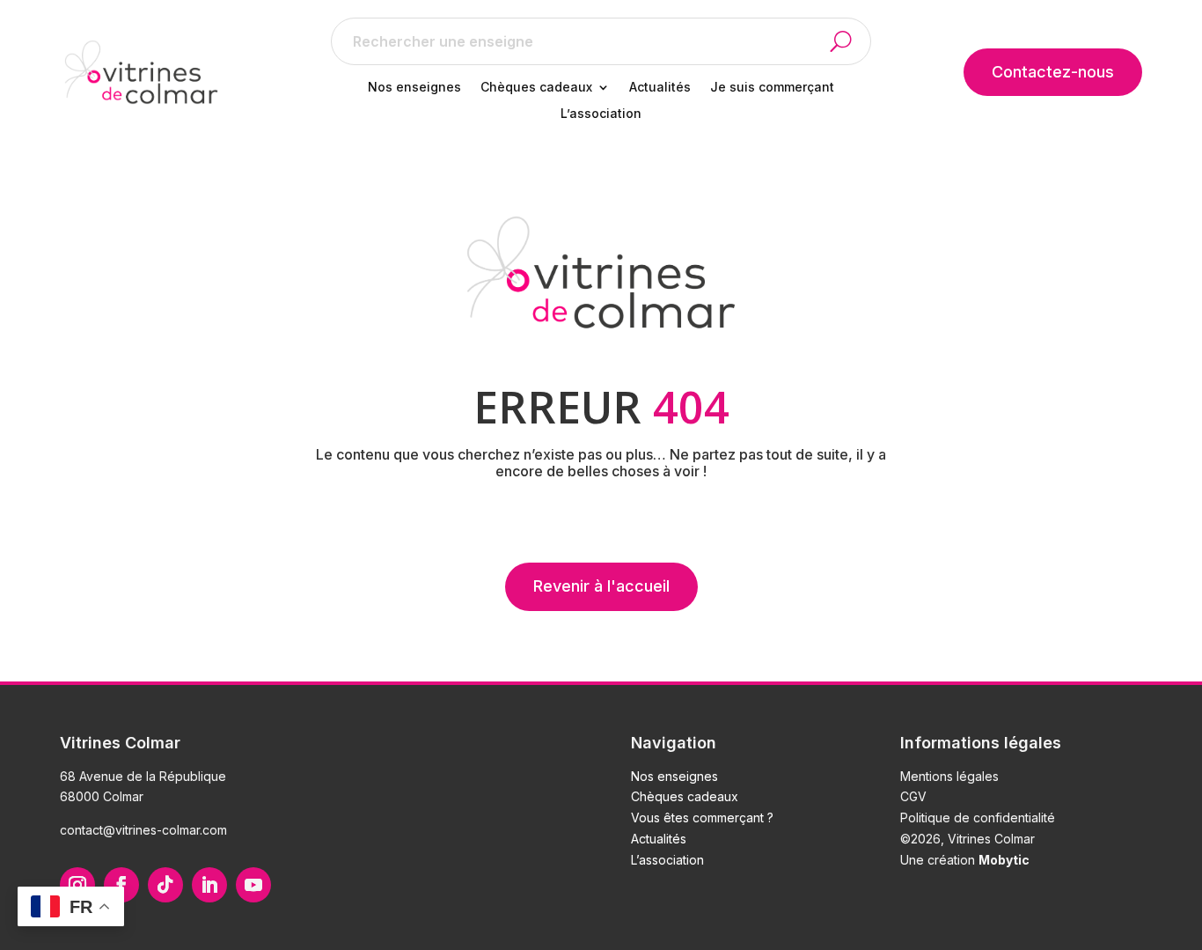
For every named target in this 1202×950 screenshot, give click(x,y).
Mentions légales (949, 776)
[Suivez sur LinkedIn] (209, 884)
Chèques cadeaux (536, 87)
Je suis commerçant (772, 87)
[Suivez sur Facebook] (121, 884)
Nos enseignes (414, 87)
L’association (601, 114)
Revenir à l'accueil (601, 586)
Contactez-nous (1053, 72)
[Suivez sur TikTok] (165, 884)
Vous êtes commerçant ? (702, 817)
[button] (851, 41)
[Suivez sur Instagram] (77, 884)
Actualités (660, 87)
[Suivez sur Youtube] (253, 884)
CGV (913, 796)
